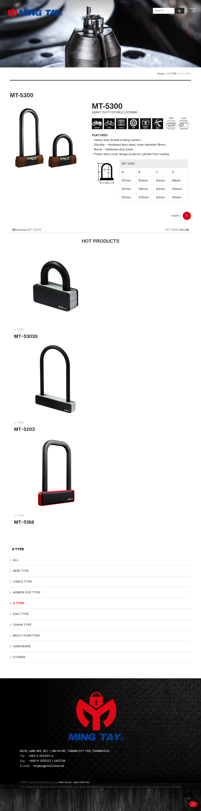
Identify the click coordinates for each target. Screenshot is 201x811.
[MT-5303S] (55, 296)
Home (160, 73)
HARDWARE (22, 646)
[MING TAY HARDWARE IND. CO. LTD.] (35, 12)
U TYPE (172, 73)
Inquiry (176, 215)
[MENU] (193, 10)
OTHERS (19, 657)
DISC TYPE (21, 614)
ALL (16, 560)
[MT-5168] (55, 482)
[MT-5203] (55, 389)
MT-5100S (176, 229)
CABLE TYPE (22, 581)
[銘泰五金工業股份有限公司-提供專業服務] (100, 33)
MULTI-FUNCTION (26, 635)
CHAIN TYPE (22, 625)
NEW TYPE (21, 571)
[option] (46, 140)
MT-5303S (28, 229)
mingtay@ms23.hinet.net (48, 765)
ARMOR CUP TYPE (26, 592)
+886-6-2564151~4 (40, 755)
